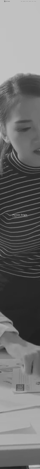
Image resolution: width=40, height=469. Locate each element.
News (21, 1)
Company (30, 1)
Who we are (24, 1)
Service (27, 1)
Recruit (32, 1)
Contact (35, 1)
